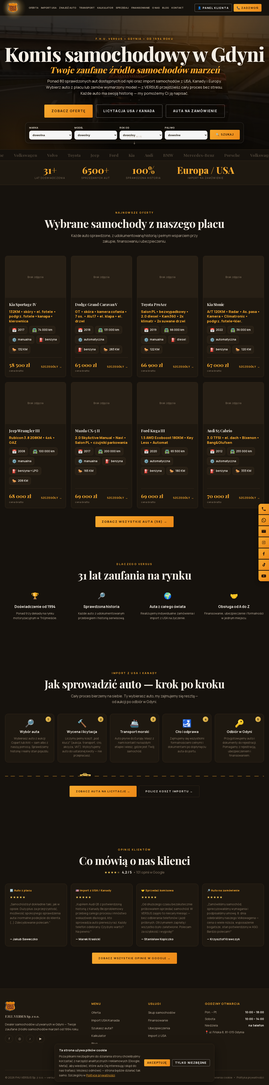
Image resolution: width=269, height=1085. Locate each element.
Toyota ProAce (154, 304)
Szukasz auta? (102, 1028)
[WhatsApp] (263, 520)
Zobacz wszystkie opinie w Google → (134, 958)
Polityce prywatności (100, 1075)
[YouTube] (263, 576)
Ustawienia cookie (220, 1077)
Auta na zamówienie (195, 111)
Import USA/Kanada (105, 1020)
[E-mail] (263, 531)
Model (78, 127)
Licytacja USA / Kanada (129, 111)
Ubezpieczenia (159, 1028)
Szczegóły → (51, 366)
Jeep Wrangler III (24, 430)
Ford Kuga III (153, 430)
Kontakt (177, 7)
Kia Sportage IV (22, 304)
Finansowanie (140, 7)
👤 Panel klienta (213, 8)
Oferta (33, 7)
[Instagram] (263, 542)
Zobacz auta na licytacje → (103, 791)
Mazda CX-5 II (87, 430)
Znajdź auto (67, 7)
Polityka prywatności (250, 1077)
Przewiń (134, 141)
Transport (87, 7)
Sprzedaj (122, 7)
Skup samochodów (161, 1013)
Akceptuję (157, 1062)
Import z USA (157, 1036)
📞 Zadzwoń (247, 8)
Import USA (49, 7)
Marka (33, 127)
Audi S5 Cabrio (219, 430)
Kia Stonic (215, 304)
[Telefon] (263, 509)
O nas (156, 7)
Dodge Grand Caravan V (96, 304)
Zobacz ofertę (68, 111)
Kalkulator (105, 7)
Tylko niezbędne (191, 1062)
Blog (165, 7)
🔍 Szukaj (225, 134)
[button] (35, 316)
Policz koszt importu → (169, 791)
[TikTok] (263, 565)
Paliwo (170, 127)
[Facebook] (263, 553)
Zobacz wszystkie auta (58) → (134, 521)
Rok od (124, 127)
